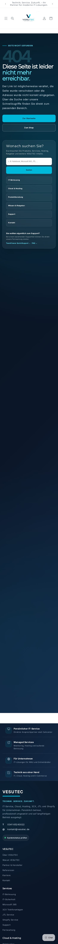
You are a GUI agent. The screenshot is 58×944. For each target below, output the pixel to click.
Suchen (29, 170)
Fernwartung (9, 930)
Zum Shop (29, 128)
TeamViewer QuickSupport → (18, 243)
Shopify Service (10, 920)
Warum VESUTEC (11, 860)
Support (11, 214)
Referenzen (8, 870)
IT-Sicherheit (9, 899)
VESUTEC (13, 791)
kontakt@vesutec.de (16, 829)
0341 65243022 (14, 824)
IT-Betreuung (14, 180)
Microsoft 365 (10, 904)
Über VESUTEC (10, 855)
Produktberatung (15, 197)
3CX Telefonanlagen (13, 909)
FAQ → (34, 243)
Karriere (7, 875)
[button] (6, 18)
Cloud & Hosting (15, 188)
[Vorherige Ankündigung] (5, 4)
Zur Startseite (28, 118)
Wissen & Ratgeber (16, 206)
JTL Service (8, 914)
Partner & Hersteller (12, 865)
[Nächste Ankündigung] (52, 4)
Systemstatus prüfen (17, 838)
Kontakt (11, 223)
